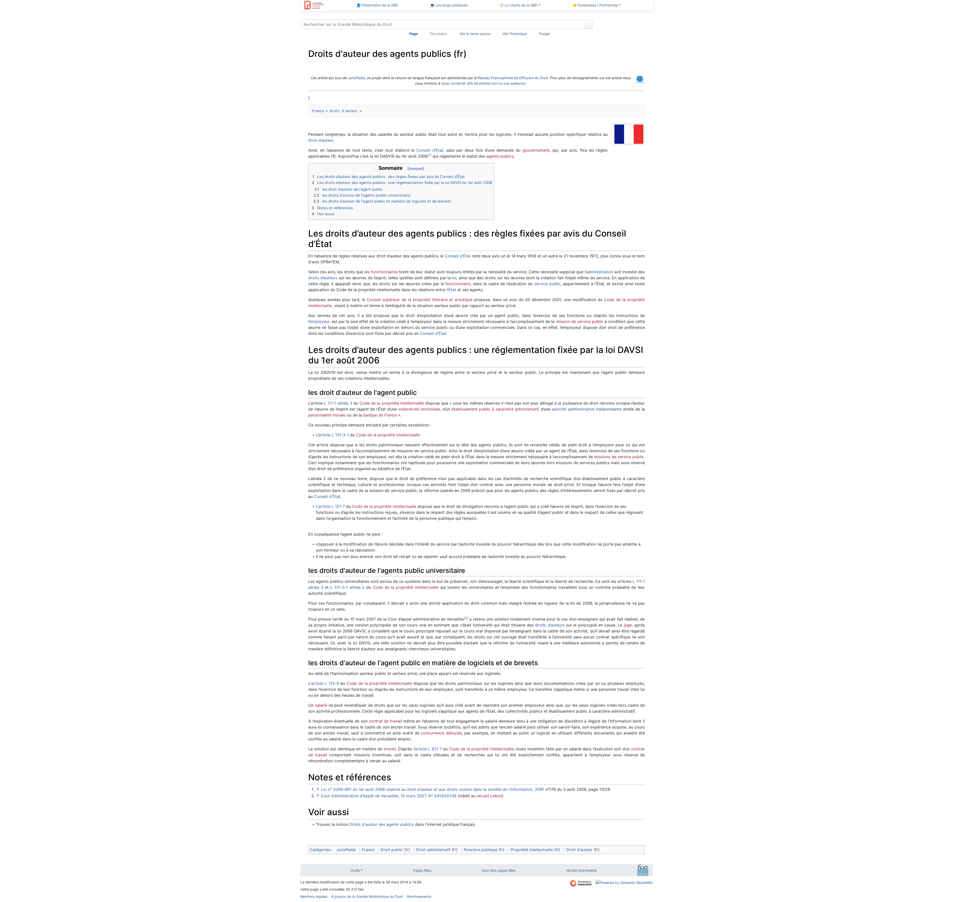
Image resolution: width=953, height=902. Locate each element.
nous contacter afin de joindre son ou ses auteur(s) (483, 83)
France (318, 111)
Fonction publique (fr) (484, 849)
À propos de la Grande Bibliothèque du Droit (367, 896)
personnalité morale (326, 415)
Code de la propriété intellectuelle (392, 403)
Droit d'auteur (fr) (583, 849)
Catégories (320, 849)
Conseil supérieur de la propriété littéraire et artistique (420, 299)
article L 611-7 (428, 748)
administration (599, 271)
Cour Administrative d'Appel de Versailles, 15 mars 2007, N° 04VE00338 (389, 795)
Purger (544, 34)
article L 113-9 (325, 683)
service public (547, 283)
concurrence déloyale (441, 732)
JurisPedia (356, 78)
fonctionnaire (457, 283)
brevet (390, 748)
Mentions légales (313, 896)
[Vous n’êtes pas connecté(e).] (624, 25)
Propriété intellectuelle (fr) (535, 849)
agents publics (500, 156)
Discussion (438, 34)
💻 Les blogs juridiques (449, 5)
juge (628, 625)
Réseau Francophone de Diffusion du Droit (513, 78)
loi (454, 277)
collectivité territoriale (419, 409)
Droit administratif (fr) (437, 849)
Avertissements (419, 896)
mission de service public (579, 321)
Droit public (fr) (395, 849)
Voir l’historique (515, 34)
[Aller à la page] (588, 24)
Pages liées (422, 870)
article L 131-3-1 (333, 434)
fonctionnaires (384, 271)
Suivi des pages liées (499, 870)
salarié (321, 705)
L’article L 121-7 (330, 506)
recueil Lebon (489, 795)
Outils (355, 870)
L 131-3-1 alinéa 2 (347, 587)
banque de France (380, 415)
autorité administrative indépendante (586, 409)
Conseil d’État (429, 150)
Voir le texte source (474, 34)
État (452, 289)
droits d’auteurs (322, 277)
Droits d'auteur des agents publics (381, 824)
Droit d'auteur (344, 111)
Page (413, 34)
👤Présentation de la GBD (377, 5)
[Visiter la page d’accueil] (314, 6)
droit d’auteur (320, 140)
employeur (319, 321)
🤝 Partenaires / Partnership (595, 5)
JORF (539, 789)
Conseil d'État (433, 333)
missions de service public (619, 456)
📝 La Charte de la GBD (518, 5)
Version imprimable (581, 870)
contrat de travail (385, 721)
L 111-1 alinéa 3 (338, 403)
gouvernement (535, 150)
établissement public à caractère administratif (494, 409)
